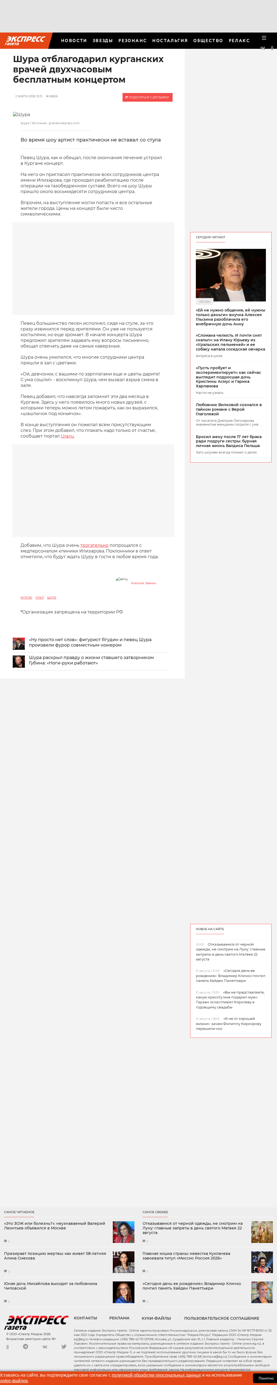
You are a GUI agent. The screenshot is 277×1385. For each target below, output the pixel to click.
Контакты (85, 1318)
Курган (26, 597)
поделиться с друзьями (148, 97)
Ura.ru (67, 436)
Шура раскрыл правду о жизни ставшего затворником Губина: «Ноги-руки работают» (91, 660)
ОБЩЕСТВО (208, 40)
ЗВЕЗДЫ (103, 40)
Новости (74, 40)
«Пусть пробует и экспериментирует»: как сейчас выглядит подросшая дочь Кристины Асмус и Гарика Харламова (228, 377)
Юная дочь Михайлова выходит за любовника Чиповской (50, 1286)
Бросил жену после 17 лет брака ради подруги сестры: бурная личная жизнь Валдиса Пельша (229, 441)
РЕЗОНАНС (132, 40)
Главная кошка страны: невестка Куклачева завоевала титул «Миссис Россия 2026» (186, 1256)
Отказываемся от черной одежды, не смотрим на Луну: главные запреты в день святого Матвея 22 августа (193, 1228)
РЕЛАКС (239, 40)
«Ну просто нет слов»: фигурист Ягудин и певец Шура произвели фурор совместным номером (90, 642)
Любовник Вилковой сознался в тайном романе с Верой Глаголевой (229, 409)
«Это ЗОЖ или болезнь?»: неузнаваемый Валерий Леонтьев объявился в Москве (54, 1225)
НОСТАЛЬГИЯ (170, 40)
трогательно (94, 545)
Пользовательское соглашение (221, 1318)
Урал (39, 597)
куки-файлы (156, 1318)
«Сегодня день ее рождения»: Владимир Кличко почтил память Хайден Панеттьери (192, 1286)
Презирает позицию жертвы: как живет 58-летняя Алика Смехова (55, 1256)
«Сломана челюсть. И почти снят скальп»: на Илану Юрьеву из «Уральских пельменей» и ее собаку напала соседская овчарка (230, 342)
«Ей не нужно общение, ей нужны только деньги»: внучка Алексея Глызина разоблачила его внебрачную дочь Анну (230, 317)
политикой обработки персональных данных (156, 1375)
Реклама (119, 1318)
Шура (51, 597)
